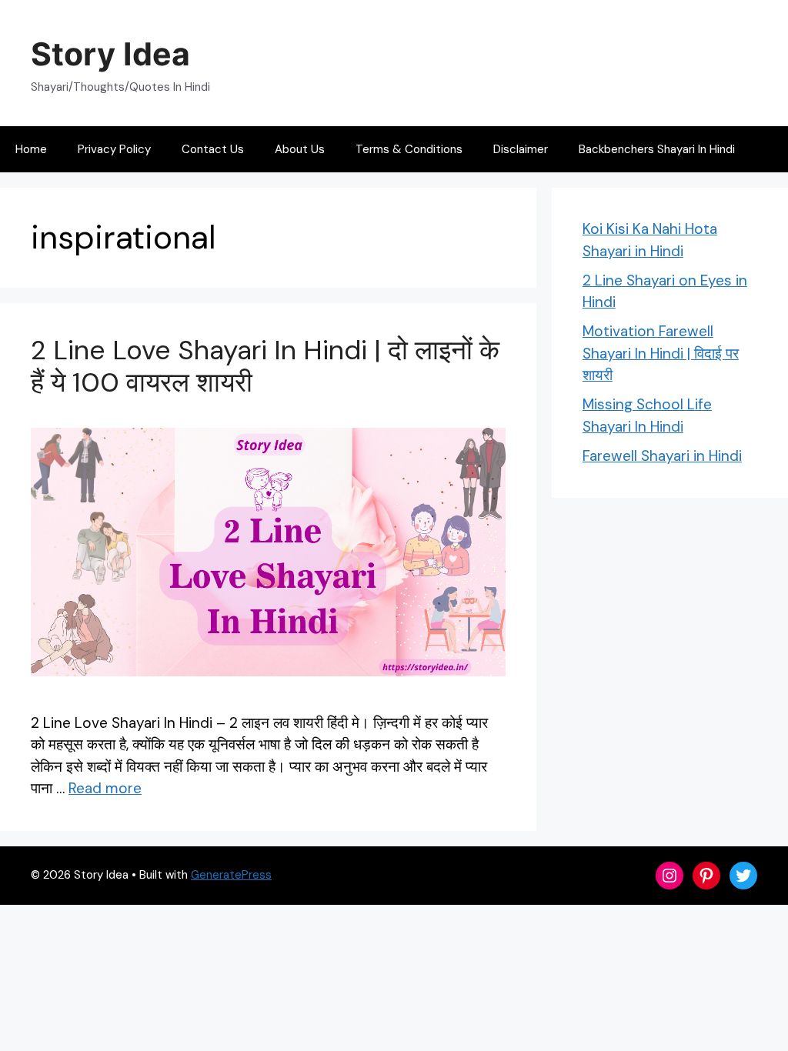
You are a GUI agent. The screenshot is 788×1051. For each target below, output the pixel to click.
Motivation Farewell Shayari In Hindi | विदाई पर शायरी (661, 353)
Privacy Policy (114, 149)
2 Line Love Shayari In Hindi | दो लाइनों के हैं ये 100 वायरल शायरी (265, 366)
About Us (300, 149)
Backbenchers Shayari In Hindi (657, 149)
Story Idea (110, 54)
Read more (105, 788)
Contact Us (213, 149)
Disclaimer (520, 149)
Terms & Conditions (409, 149)
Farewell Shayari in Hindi (662, 455)
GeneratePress (231, 875)
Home (31, 149)
